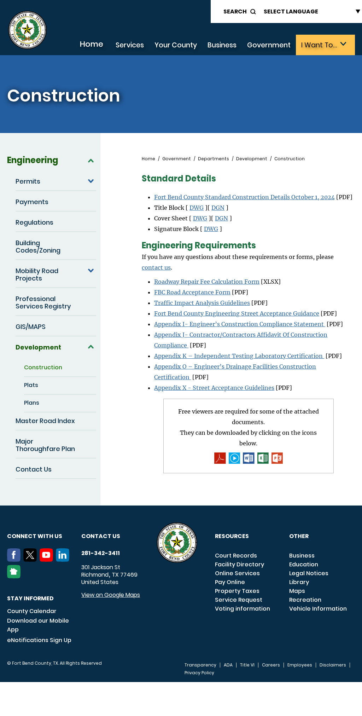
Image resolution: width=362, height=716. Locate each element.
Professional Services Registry (43, 302)
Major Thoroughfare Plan (45, 445)
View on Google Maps (110, 595)
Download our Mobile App (38, 625)
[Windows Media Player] (234, 458)
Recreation (305, 600)
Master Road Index (45, 420)
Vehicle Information (318, 609)
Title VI (247, 665)
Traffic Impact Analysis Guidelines (202, 302)
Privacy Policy (199, 672)
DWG (196, 207)
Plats (31, 385)
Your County (175, 45)
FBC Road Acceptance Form (192, 292)
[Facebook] (15, 559)
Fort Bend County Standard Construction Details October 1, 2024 (244, 197)
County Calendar (32, 611)
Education (303, 564)
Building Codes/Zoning (38, 246)
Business (222, 45)
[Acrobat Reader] (220, 458)
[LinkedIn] (64, 559)
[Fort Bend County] (27, 30)
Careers (271, 665)
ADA (228, 665)
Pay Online (230, 582)
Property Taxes (237, 591)
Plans (31, 403)
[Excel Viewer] (263, 458)
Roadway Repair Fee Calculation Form (206, 281)
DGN (217, 207)
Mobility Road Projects (37, 274)
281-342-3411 (100, 553)
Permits (28, 181)
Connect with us (34, 536)
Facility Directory (239, 564)
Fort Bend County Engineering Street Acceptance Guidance (236, 313)
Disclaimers (333, 665)
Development (38, 347)
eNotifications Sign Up (39, 640)
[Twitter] (31, 559)
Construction (43, 367)
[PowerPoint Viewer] (277, 458)
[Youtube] (48, 559)
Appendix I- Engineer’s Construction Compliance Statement (239, 324)
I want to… (319, 45)
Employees (299, 665)
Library (299, 582)
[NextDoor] (15, 576)
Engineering (32, 160)
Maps (297, 591)
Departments (213, 158)
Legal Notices (308, 573)
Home (91, 44)
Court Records (236, 556)
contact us (156, 267)
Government (269, 45)
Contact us (100, 536)
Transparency (200, 665)
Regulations (34, 222)
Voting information (242, 609)
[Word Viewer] (249, 458)
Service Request (238, 600)
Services (130, 45)
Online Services (237, 573)
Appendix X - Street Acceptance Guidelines (214, 387)
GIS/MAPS (31, 326)
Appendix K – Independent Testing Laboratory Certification (239, 355)
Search (235, 11)
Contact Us (34, 469)
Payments (32, 201)
